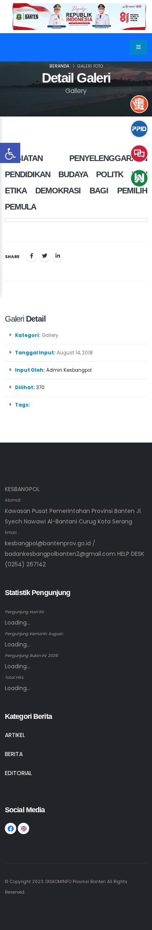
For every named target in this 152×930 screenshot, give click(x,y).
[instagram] (23, 828)
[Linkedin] (57, 256)
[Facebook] (31, 256)
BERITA (14, 754)
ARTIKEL (15, 735)
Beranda (59, 66)
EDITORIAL (18, 773)
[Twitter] (44, 256)
